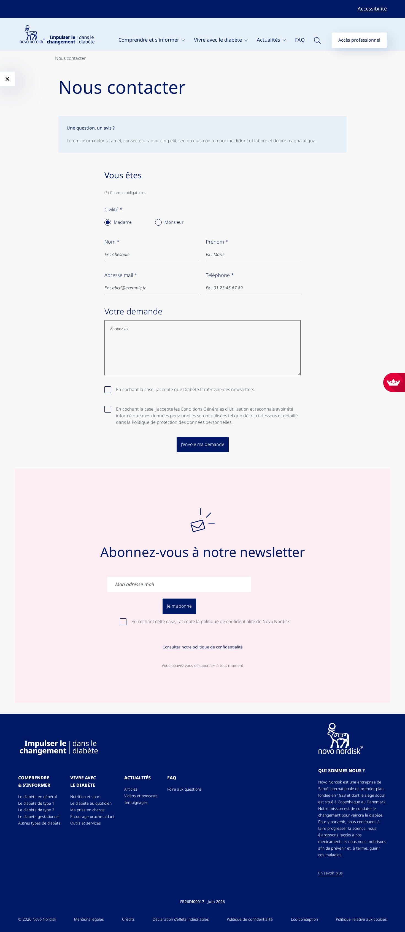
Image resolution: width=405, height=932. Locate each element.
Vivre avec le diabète (218, 39)
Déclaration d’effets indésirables (181, 919)
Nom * (112, 242)
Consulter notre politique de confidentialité (203, 647)
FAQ (300, 39)
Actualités (269, 39)
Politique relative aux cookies (361, 919)
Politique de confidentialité (250, 919)
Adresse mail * (120, 275)
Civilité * (113, 209)
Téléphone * (220, 275)
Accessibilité (372, 8)
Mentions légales (89, 919)
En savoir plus (330, 873)
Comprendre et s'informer (149, 39)
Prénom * (217, 242)
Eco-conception (304, 919)
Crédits (128, 919)
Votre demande (133, 311)
